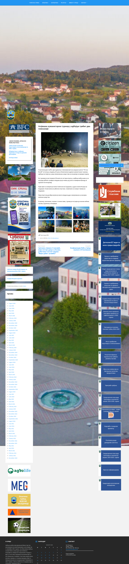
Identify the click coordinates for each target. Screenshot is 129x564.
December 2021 (13, 441)
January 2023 (12, 409)
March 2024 (12, 374)
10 (37, 555)
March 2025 (12, 345)
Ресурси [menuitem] (63, 2)
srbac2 (49, 238)
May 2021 (11, 446)
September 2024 (13, 360)
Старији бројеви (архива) (14, 278)
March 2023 (12, 404)
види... (25, 286)
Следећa (88, 246)
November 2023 (13, 384)
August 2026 (12, 303)
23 (61, 557)
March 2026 (12, 315)
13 (49, 555)
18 (41, 557)
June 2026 (11, 308)
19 (45, 557)
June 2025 (11, 338)
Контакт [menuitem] (83, 2)
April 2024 (11, 372)
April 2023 (11, 401)
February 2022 (12, 436)
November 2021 (13, 443)
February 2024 (12, 377)
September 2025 (13, 330)
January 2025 (12, 350)
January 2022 (12, 438)
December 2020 (13, 458)
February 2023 (12, 406)
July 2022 (11, 423)
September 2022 (13, 419)
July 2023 (11, 394)
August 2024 (12, 362)
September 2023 (13, 389)
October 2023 (12, 387)
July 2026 (11, 306)
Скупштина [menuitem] (54, 2)
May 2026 (11, 311)
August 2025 (12, 333)
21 (53, 557)
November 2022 (13, 414)
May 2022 (11, 428)
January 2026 (12, 320)
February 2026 (12, 318)
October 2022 (12, 416)
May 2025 (11, 340)
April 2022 (11, 431)
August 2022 (12, 421)
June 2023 (11, 396)
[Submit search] (121, 165)
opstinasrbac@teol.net (72, 549)
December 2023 (13, 382)
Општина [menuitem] (45, 2)
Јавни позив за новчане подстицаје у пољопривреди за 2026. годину (18, 147)
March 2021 (12, 450)
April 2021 (11, 448)
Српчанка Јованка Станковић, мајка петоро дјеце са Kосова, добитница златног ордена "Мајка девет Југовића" (49, 250)
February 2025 (12, 347)
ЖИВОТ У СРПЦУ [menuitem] (73, 2)
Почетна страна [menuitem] (34, 2)
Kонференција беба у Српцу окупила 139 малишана (80, 249)
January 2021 (12, 455)
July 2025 (11, 335)
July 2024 (11, 365)
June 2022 (11, 426)
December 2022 (13, 411)
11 (41, 555)
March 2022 (12, 433)
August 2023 (12, 392)
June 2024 (11, 367)
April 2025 (11, 342)
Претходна (41, 246)
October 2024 (12, 357)
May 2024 (11, 369)
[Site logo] (10, 119)
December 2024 (13, 352)
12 (45, 555)
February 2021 (12, 453)
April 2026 (11, 313)
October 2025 (12, 328)
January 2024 (12, 379)
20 (49, 557)
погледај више (13, 157)
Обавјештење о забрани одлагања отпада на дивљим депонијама (18, 152)
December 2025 (13, 323)
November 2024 (13, 355)
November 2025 (13, 325)
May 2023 (11, 399)
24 (37, 560)
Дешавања (56, 238)
